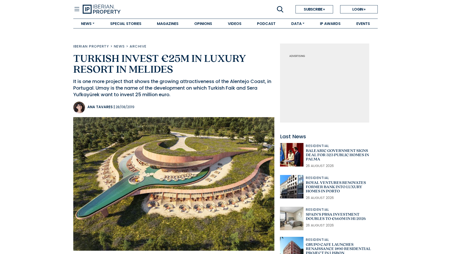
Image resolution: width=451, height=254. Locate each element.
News (119, 46)
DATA (296, 23)
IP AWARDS (330, 23)
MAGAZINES (168, 23)
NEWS (86, 23)
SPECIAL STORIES (125, 23)
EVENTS (363, 23)
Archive (138, 46)
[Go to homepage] (154, 9)
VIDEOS (234, 23)
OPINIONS (203, 23)
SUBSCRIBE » (314, 9)
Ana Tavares (100, 106)
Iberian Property (91, 46)
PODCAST (266, 23)
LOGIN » (358, 9)
